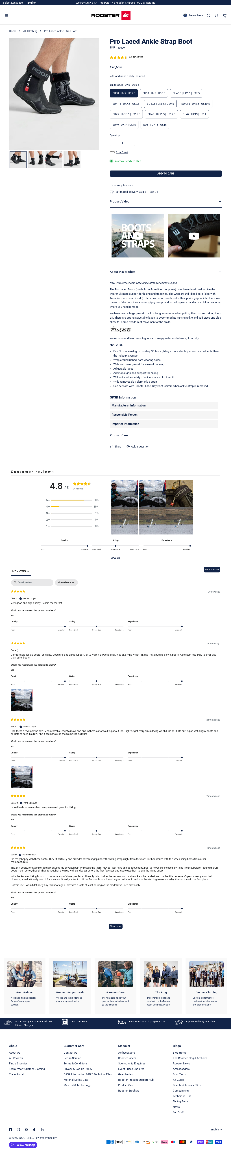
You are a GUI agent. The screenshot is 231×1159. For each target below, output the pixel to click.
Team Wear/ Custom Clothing (27, 1069)
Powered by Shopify (45, 1137)
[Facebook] (10, 1129)
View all (116, 558)
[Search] (209, 16)
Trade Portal (16, 1074)
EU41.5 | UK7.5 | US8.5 (125, 103)
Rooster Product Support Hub (136, 1079)
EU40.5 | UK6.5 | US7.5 (186, 93)
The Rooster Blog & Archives (190, 1058)
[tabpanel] (115, 756)
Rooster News (181, 1063)
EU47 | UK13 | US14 (194, 114)
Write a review (212, 569)
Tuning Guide (180, 1101)
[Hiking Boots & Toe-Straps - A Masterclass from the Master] (138, 235)
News (176, 1107)
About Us (14, 1052)
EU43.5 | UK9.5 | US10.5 (195, 103)
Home (12, 31)
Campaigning (181, 1090)
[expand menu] (7, 15)
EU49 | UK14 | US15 (124, 124)
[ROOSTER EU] (111, 15)
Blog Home (179, 1052)
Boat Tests (179, 1074)
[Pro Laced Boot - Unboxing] (194, 235)
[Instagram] (18, 1129)
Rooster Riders (127, 1058)
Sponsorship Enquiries (131, 1063)
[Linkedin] (42, 1129)
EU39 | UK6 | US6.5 (154, 93)
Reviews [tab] (20, 571)
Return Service (72, 1058)
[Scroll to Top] (224, 1139)
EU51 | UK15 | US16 (155, 124)
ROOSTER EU (25, 1137)
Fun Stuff (178, 1112)
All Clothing (30, 31)
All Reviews (16, 1058)
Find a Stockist (18, 1063)
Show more (115, 926)
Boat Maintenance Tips (187, 1085)
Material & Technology (77, 1085)
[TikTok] (34, 1129)
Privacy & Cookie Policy (78, 1069)
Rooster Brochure (128, 1090)
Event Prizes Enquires (131, 1069)
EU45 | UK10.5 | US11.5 (126, 114)
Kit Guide (178, 1079)
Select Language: (13, 2)
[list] (54, 94)
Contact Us (70, 1052)
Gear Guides (125, 1074)
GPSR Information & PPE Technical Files (88, 1074)
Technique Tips (182, 1096)
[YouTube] (26, 1129)
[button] (225, 16)
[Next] (90, 94)
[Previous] (17, 94)
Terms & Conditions (76, 1063)
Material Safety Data (76, 1079)
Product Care (126, 1085)
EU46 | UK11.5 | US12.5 (161, 114)
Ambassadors (126, 1052)
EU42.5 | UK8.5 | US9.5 (160, 103)
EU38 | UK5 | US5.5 (123, 93)
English (215, 1129)
